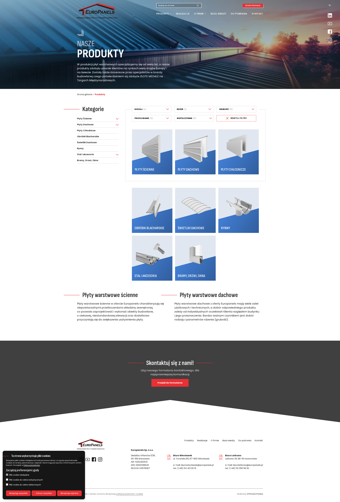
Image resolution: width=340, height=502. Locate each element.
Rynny (80, 148)
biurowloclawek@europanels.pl (197, 465)
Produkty (162, 13)
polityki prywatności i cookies (129, 494)
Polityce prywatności (32, 465)
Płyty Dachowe (85, 124)
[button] (90, 10)
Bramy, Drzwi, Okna (87, 160)
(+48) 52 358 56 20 (239, 468)
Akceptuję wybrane (69, 493)
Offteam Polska (255, 494)
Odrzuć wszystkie (44, 493)
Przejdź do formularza (170, 382)
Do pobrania (239, 13)
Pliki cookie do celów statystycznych (26, 480)
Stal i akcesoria (85, 154)
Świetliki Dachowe (87, 142)
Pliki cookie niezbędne (19, 475)
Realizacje (182, 13)
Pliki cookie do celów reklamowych (25, 484)
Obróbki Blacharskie (88, 136)
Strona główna (84, 94)
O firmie (199, 13)
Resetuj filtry (239, 118)
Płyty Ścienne (84, 118)
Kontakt (257, 13)
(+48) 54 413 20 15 (186, 468)
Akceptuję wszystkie (18, 493)
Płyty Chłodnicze (86, 130)
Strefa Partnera (252, 5)
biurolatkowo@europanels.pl (248, 465)
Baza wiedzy (218, 13)
